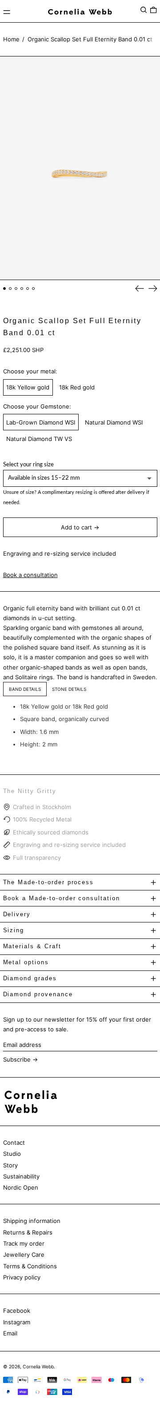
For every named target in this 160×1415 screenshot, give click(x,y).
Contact (14, 1142)
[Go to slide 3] (16, 288)
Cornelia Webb (38, 1367)
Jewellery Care (23, 1254)
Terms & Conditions (30, 1266)
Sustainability (21, 1176)
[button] (143, 10)
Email (10, 1333)
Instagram (16, 1322)
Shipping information (31, 1220)
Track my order (23, 1243)
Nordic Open (20, 1187)
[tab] (25, 689)
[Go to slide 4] (22, 288)
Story (10, 1165)
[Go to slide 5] (27, 288)
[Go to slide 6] (33, 288)
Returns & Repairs (27, 1232)
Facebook (16, 1310)
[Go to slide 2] (10, 288)
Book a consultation (30, 574)
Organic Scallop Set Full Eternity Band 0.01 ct (90, 39)
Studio (12, 1153)
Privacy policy (21, 1277)
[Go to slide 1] (4, 288)
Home (11, 39)
